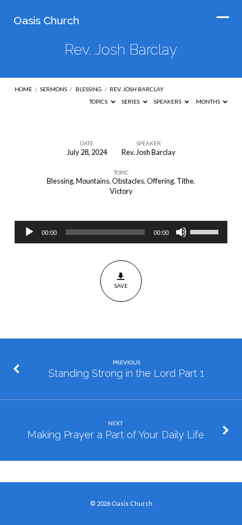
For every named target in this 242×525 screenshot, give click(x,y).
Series (131, 101)
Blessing (88, 89)
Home (23, 89)
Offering (160, 180)
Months (208, 101)
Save (121, 285)
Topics (99, 101)
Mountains (92, 180)
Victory (121, 190)
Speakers (168, 101)
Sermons (53, 89)
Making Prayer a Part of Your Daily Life (115, 435)
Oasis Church (46, 20)
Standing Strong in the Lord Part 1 (126, 373)
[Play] (29, 232)
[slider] (206, 231)
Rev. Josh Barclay (137, 89)
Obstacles (128, 180)
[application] (121, 232)
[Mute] (181, 232)
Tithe (185, 180)
